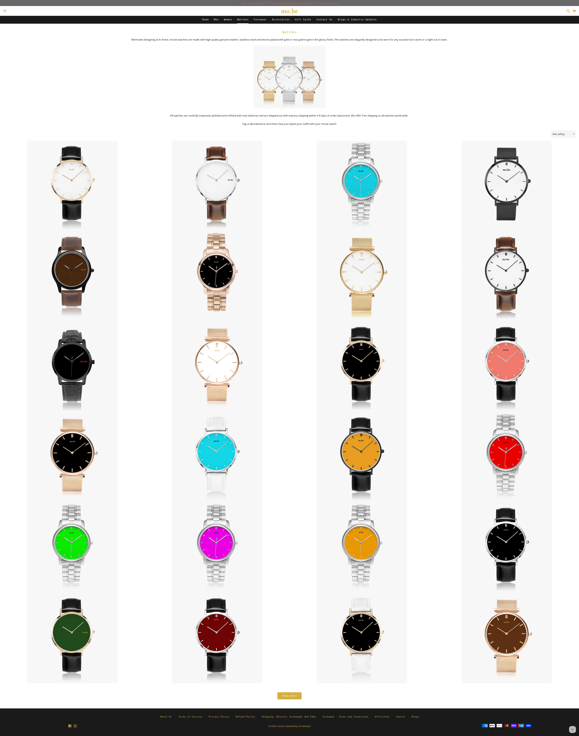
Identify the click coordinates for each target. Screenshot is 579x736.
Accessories (281, 19)
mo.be (280, 726)
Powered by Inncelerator (298, 726)
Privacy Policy (219, 716)
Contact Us (324, 19)
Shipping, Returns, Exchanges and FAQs (289, 716)
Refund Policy (245, 716)
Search (400, 716)
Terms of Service (190, 716)
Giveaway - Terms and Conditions (345, 716)
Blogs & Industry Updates (357, 19)
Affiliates (382, 716)
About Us (166, 716)
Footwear (260, 19)
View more (289, 695)
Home (205, 19)
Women (228, 19)
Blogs (415, 716)
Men (216, 19)
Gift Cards (303, 19)
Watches (243, 19)
